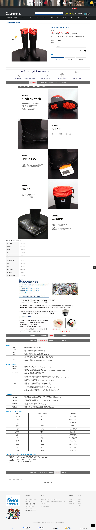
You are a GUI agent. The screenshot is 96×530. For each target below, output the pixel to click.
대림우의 (18, 22)
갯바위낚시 (65, 17)
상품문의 (64, 82)
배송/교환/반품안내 (43, 82)
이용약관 (70, 499)
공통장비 (79, 17)
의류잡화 (86, 17)
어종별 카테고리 (10, 6)
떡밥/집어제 (9, 17)
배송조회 (79, 505)
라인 (23, 17)
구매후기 (57, 82)
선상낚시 (58, 17)
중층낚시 (44, 17)
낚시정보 (79, 503)
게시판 (18, 6)
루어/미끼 (16, 17)
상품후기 (79, 501)
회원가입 (74, 6)
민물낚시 (37, 17)
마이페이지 (32, 6)
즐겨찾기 (87, 6)
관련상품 (51, 82)
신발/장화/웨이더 (11, 22)
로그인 (71, 6)
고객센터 (24, 6)
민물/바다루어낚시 (51, 18)
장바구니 (78, 6)
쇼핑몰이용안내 (71, 503)
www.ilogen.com (36, 360)
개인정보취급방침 (72, 501)
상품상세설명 (33, 82)
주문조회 (82, 6)
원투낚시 (72, 17)
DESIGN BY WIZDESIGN (59, 522)
